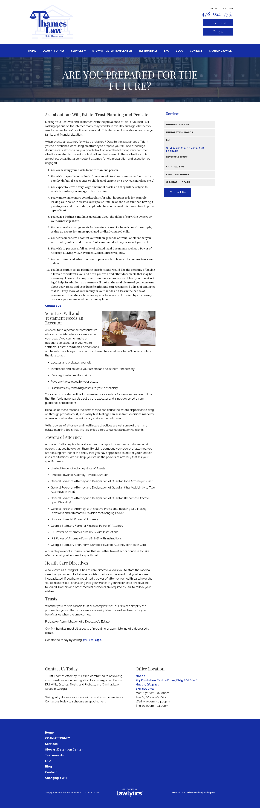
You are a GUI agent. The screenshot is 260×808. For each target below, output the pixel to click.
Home (32, 50)
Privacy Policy (194, 792)
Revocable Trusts (176, 156)
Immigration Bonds (179, 132)
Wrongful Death (178, 182)
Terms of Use (177, 792)
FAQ (166, 50)
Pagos (218, 31)
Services (77, 50)
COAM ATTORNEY (53, 50)
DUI (168, 140)
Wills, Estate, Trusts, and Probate (185, 149)
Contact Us (53, 305)
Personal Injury (177, 174)
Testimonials (148, 50)
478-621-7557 (217, 13)
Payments (218, 22)
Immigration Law (178, 124)
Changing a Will (220, 50)
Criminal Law (175, 166)
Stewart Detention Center (112, 50)
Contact (196, 50)
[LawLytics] (130, 793)
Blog (179, 50)
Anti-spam (209, 792)
